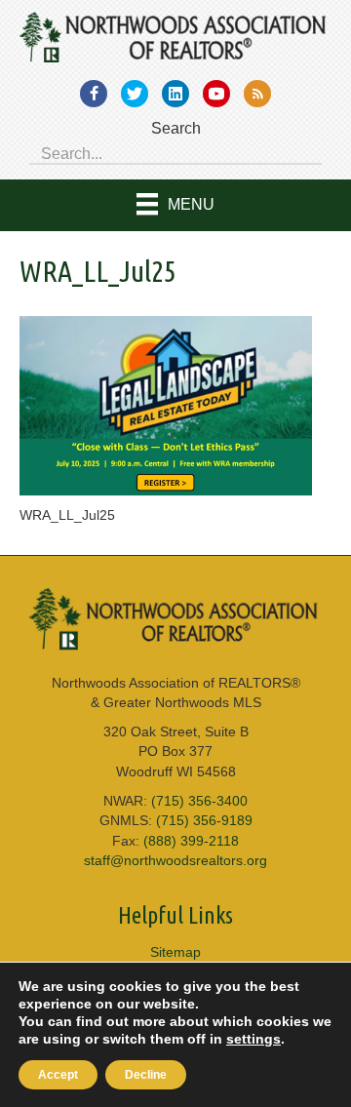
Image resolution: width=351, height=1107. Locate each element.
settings (253, 1039)
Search (176, 128)
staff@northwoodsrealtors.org (175, 860)
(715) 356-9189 (204, 820)
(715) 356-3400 (199, 801)
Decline (146, 1075)
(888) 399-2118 (191, 841)
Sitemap (175, 952)
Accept (58, 1075)
